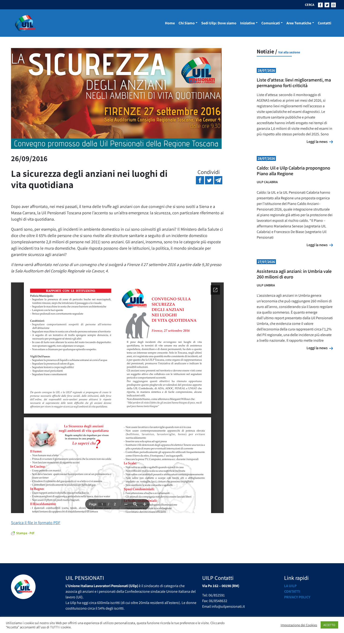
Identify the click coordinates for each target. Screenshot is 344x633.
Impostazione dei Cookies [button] (299, 625)
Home (170, 23)
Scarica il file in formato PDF (35, 522)
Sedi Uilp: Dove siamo (218, 23)
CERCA (309, 5)
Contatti (324, 23)
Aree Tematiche (298, 23)
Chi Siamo (187, 23)
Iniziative (247, 23)
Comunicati (270, 23)
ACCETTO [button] (329, 625)
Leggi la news (320, 141)
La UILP (290, 585)
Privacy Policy (297, 597)
